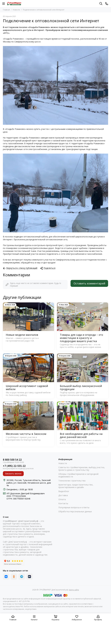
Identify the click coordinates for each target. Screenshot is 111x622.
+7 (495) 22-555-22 (14, 466)
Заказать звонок (13, 473)
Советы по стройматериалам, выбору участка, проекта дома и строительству (81, 468)
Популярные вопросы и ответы (73, 507)
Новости (16, 10)
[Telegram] (21, 576)
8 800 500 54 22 (12, 459)
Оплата (62, 499)
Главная (6, 10)
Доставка (63, 495)
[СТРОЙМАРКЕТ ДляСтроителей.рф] (14, 3)
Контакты (63, 503)
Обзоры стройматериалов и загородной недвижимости (78, 475)
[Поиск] (101, 3)
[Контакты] (107, 3)
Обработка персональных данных (75, 511)
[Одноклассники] (14, 576)
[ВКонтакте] (6, 576)
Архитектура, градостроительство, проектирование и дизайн (75, 486)
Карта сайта (74, 590)
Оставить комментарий (89, 283)
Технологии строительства (71, 480)
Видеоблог (63, 491)
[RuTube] (29, 576)
